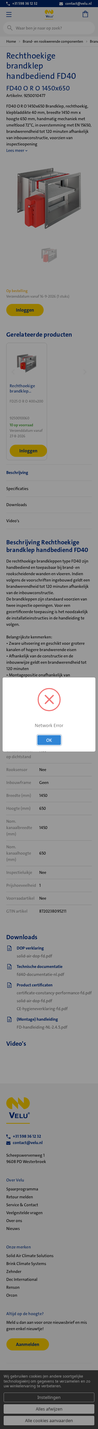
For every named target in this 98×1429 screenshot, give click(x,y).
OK (49, 740)
